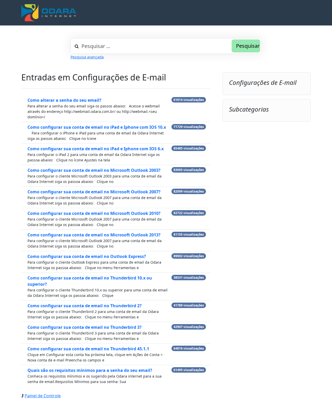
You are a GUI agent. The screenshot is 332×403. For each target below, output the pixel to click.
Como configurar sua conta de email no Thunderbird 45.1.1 (88, 349)
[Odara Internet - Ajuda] (48, 12)
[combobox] (166, 46)
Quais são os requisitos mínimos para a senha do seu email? (89, 370)
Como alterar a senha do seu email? (64, 100)
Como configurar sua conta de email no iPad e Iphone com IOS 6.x (95, 149)
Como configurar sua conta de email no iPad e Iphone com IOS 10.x (96, 127)
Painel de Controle (43, 396)
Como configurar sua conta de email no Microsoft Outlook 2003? (94, 170)
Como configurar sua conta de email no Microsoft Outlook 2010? (94, 213)
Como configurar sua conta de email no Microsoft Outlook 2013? (94, 235)
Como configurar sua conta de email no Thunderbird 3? (84, 327)
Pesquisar (248, 45)
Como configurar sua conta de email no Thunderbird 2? (84, 306)
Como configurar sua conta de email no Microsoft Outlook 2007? (94, 192)
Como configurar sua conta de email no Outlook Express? (86, 256)
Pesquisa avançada (87, 56)
